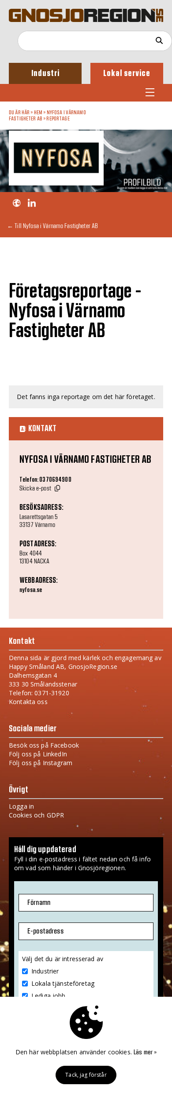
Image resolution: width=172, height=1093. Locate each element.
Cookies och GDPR (36, 815)
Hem (38, 112)
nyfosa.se (30, 590)
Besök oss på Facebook (44, 745)
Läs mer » (145, 1052)
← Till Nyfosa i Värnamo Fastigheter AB (52, 225)
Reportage (57, 118)
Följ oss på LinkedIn (38, 754)
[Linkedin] (31, 203)
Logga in (21, 806)
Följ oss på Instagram (40, 763)
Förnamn (38, 902)
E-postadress (45, 931)
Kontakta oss (28, 701)
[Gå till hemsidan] (16, 203)
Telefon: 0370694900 (45, 480)
